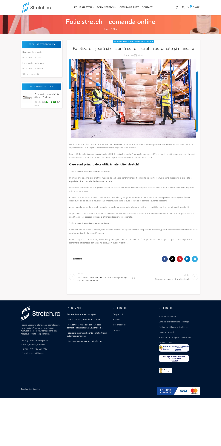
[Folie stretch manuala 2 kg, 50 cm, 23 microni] (27, 100)
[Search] (177, 8)
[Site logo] (36, 7)
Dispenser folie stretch (32, 52)
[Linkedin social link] (187, 259)
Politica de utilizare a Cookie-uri (173, 327)
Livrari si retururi (166, 332)
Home (107, 29)
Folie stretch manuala (32, 68)
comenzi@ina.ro (36, 353)
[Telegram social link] (195, 259)
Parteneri (117, 319)
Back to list (133, 277)
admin (140, 55)
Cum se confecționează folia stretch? (84, 319)
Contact (116, 330)
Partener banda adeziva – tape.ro (82, 314)
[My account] (183, 8)
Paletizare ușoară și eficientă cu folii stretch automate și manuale (87, 334)
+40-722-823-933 (38, 349)
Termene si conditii (167, 316)
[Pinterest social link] (180, 259)
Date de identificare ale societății (174, 321)
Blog (115, 29)
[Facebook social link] (165, 259)
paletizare (77, 259)
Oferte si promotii (30, 74)
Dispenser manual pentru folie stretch (84, 341)
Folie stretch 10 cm (31, 57)
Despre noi (118, 314)
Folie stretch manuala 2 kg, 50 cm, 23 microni (47, 96)
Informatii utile (119, 325)
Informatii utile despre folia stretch (136, 41)
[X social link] (172, 259)
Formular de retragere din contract (175, 337)
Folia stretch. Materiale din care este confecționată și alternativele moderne (85, 326)
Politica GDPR (165, 342)
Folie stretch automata (33, 63)
